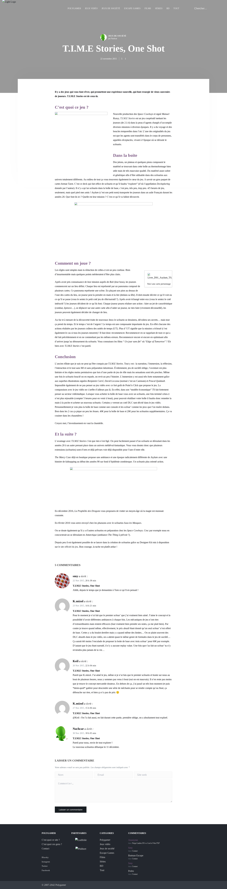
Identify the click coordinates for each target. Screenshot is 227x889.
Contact (45, 848)
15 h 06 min (90, 708)
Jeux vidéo (91, 8)
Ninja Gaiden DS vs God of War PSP (146, 843)
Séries (158, 8)
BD (167, 8)
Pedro (131, 871)
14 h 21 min (90, 606)
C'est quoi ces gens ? (52, 844)
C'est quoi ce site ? (51, 840)
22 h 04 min (90, 665)
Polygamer (74, 8)
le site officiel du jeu (68, 546)
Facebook (46, 870)
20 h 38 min (90, 580)
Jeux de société (111, 8)
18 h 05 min (90, 733)
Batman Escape (135, 855)
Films (148, 8)
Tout (176, 8)
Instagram (46, 862)
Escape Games (132, 8)
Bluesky (45, 857)
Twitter (45, 866)
